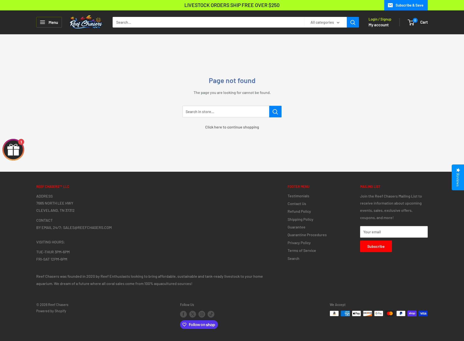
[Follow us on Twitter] (192, 314)
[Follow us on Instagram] (201, 314)
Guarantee (296, 227)
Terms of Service (302, 250)
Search (293, 258)
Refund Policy (299, 211)
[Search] (353, 22)
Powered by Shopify (51, 311)
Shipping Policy (300, 219)
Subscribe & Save (409, 5)
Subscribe (376, 246)
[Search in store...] (275, 111)
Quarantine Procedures (307, 234)
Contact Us (297, 203)
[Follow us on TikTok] (211, 314)
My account (379, 24)
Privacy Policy (299, 242)
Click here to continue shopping (232, 127)
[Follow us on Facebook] (183, 314)
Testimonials (298, 195)
